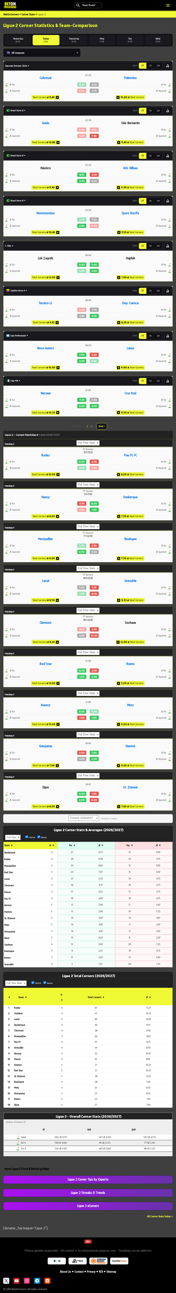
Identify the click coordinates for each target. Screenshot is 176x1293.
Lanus (130, 348)
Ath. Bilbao (130, 168)
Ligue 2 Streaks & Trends (88, 1193)
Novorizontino (45, 213)
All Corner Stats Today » (160, 1216)
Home (31, 837)
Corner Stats (28, 14)
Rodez (45, 455)
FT (143, 65)
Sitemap (111, 1271)
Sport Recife (130, 213)
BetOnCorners (11, 14)
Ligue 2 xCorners (88, 1206)
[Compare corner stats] (167, 65)
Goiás (45, 123)
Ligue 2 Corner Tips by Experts (88, 1179)
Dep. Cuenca (130, 303)
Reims (130, 664)
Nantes (130, 746)
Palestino (130, 78)
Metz (130, 705)
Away (43, 837)
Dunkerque (130, 497)
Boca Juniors (45, 348)
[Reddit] (47, 1281)
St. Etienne (130, 787)
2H (158, 65)
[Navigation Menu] (168, 5)
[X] (6, 1281)
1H (150, 65)
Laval (45, 581)
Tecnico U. (45, 303)
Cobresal (45, 78)
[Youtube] (17, 1281)
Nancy (45, 497)
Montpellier (45, 539)
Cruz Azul (130, 393)
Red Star (45, 664)
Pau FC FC (130, 455)
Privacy (91, 1271)
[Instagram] (27, 1281)
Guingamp (45, 746)
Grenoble (130, 581)
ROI (101, 1271)
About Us (65, 1271)
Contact (78, 1271)
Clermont (46, 623)
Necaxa (46, 393)
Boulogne (130, 539)
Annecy (45, 705)
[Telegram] (37, 1281)
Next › (102, 426)
